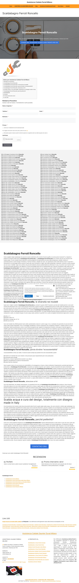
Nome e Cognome (7, 106)
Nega (37, 296)
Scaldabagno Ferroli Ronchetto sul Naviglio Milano (18, 482)
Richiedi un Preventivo (9, 81)
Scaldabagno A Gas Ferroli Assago (36, 542)
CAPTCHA (5, 135)
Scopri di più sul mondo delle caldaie (11, 521)
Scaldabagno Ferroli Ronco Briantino (15, 483)
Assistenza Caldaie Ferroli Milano (39, 2)
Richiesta (5, 116)
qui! (27, 130)
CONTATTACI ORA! (39, 446)
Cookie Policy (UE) (42, 579)
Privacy (4, 125)
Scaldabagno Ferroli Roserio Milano (14, 486)
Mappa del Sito (50, 579)
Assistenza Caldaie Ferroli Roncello (25, 524)
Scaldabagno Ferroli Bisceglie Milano (37, 557)
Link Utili (6, 97)
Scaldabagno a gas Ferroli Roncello (58, 526)
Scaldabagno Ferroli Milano (12, 478)
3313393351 (10, 558)
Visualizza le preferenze (48, 296)
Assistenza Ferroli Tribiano (34, 561)
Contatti (68, 6)
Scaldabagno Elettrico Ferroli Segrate (37, 553)
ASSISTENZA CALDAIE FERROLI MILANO (24, 6)
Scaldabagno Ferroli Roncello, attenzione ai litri (14, 87)
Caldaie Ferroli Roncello (40, 524)
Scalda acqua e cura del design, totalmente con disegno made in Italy (20, 89)
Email (41, 111)
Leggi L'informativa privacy (31, 579)
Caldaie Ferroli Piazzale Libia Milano (37, 547)
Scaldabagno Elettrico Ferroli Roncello (20, 528)
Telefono (5, 111)
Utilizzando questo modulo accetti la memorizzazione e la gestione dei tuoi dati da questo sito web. (26, 133)
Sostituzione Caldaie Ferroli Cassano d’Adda (39, 551)
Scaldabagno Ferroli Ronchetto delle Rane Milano (18, 480)
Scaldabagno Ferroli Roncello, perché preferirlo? (15, 91)
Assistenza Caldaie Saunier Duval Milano (39, 533)
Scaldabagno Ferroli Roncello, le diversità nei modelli (16, 84)
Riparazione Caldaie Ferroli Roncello (40, 526)
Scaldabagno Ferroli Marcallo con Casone (38, 559)
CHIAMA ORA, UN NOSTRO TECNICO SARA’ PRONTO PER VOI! (39, 42)
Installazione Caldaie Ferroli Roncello (56, 524)
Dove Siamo (60, 6)
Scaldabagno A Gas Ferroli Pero (36, 544)
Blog (36, 6)
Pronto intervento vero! (10, 95)
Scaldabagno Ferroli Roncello (10, 83)
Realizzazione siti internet (35, 581)
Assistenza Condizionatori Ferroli (47, 6)
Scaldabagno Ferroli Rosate (12, 485)
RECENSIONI (7, 92)
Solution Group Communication (49, 581)
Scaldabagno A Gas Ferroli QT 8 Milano (38, 555)
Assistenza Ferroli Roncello (9, 524)
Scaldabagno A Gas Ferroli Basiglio (36, 549)
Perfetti (6, 94)
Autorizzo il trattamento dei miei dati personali (14, 127)
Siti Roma (59, 581)
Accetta (28, 296)
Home (10, 6)
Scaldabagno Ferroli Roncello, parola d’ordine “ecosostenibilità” (18, 86)
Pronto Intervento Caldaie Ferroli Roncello (21, 526)
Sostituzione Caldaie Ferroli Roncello (39, 528)
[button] (53, 285)
